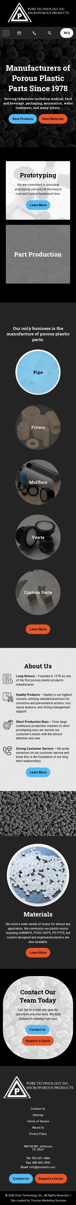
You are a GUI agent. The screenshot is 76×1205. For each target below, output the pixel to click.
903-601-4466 (41, 1158)
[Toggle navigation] (6, 33)
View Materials (53, 119)
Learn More (38, 629)
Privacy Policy (38, 1134)
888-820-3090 (41, 1162)
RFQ (67, 33)
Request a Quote (38, 1041)
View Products (22, 119)
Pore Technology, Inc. (29, 1195)
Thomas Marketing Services (48, 1200)
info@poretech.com (42, 1167)
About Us (38, 1127)
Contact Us (37, 1030)
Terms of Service (38, 1121)
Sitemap (38, 1115)
